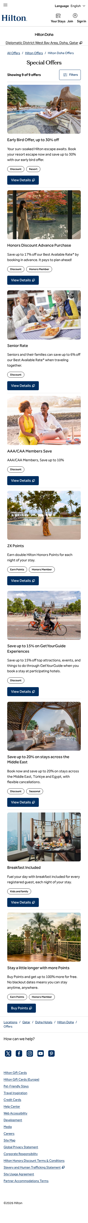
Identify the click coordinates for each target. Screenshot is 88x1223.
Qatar (26, 1022)
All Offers (13, 53)
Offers (8, 1026)
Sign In (81, 21)
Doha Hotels (43, 1022)
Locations (10, 1022)
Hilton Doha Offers (61, 53)
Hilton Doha (65, 1022)
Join (70, 21)
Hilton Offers (34, 53)
